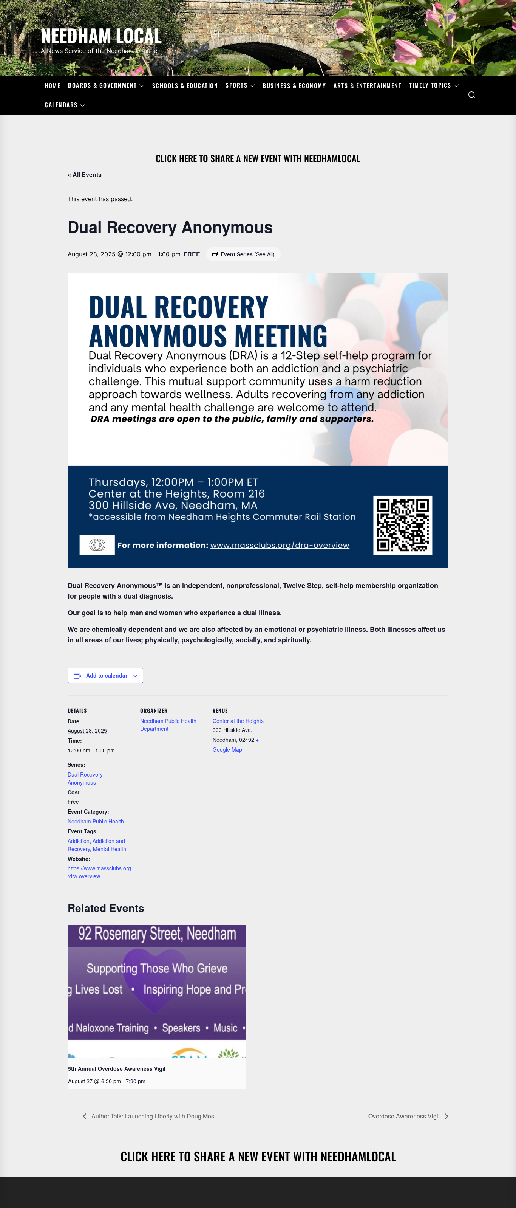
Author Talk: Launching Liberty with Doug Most (153, 1116)
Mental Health (109, 849)
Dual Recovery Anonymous (85, 778)
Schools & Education (185, 85)
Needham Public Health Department (168, 724)
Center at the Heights (238, 720)
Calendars (61, 105)
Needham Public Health (96, 821)
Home (52, 85)
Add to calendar (106, 675)
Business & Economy (294, 85)
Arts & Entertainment (368, 85)
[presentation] (157, 991)
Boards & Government (102, 85)
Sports (236, 85)
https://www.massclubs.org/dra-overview (99, 872)
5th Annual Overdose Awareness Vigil (116, 1068)
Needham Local (101, 34)
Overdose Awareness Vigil (404, 1116)
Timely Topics (430, 85)
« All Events (85, 174)
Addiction (79, 841)
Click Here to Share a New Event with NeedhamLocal (258, 158)
